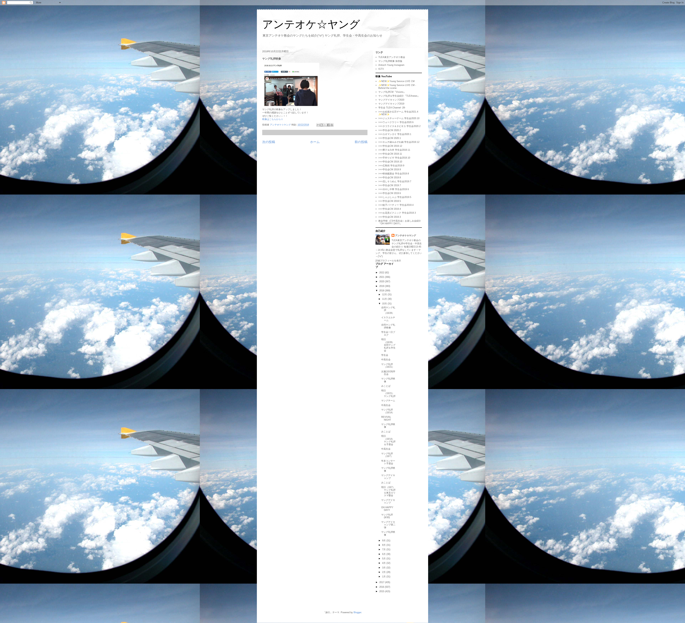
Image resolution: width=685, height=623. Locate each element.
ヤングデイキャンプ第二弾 (388, 525)
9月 (384, 540)
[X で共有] (325, 125)
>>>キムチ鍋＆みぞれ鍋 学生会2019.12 (398, 142)
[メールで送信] (318, 125)
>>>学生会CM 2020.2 (389, 130)
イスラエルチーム (388, 319)
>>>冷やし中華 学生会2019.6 (393, 189)
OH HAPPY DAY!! (387, 509)
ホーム (315, 142)
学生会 (384, 355)
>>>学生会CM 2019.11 (390, 153)
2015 (382, 591)
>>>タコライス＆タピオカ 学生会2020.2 (399, 126)
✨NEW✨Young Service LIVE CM (396, 81)
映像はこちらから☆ (272, 119)
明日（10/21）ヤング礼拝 (388, 393)
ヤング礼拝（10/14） (387, 411)
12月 (385, 294)
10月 (385, 303)
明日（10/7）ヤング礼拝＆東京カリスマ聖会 (388, 491)
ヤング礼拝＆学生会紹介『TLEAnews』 (399, 96)
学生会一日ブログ (388, 333)
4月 (384, 563)
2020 (382, 281)
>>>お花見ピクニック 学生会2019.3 (397, 212)
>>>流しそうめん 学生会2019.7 (394, 181)
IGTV (381, 69)
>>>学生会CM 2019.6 (389, 193)
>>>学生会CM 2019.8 (389, 177)
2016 (382, 587)
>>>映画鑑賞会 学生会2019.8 (393, 173)
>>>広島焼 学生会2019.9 (391, 165)
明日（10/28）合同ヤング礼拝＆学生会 (388, 345)
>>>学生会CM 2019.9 (389, 169)
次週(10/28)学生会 (388, 373)
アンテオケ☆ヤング (311, 24)
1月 (384, 576)
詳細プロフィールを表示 (388, 260)
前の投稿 (361, 142)
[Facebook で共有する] (328, 125)
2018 (382, 290)
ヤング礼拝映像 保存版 (390, 61)
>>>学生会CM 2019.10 (390, 161)
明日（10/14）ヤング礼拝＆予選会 (388, 440)
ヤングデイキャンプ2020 (391, 99)
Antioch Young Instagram (391, 65)
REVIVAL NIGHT (386, 418)
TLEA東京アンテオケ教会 (391, 57)
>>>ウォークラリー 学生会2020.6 (395, 122)
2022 (382, 272)
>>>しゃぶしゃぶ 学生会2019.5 (394, 197)
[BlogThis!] (321, 125)
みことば (385, 386)
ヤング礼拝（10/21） (387, 365)
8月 (384, 545)
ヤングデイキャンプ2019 (391, 103)
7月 (384, 549)
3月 (384, 567)
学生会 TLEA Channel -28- (391, 107)
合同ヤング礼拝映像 (388, 326)
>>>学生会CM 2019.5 (389, 201)
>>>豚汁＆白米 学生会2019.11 (394, 150)
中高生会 (385, 359)
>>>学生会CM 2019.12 (390, 146)
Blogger (357, 612)
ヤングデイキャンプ (388, 476)
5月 (384, 558)
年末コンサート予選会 (388, 462)
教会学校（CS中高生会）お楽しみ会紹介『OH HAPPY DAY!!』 (399, 222)
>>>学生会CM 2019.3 (389, 217)
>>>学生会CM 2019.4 (389, 209)
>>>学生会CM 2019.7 (389, 185)
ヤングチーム (388, 400)
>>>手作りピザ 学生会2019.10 (394, 157)
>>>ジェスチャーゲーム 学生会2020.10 (398, 118)
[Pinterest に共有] (332, 125)
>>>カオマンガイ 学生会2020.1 (394, 134)
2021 (382, 277)
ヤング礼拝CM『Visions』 (392, 92)
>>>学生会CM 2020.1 (389, 138)
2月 (384, 572)
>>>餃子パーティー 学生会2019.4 (395, 205)
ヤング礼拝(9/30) (387, 516)
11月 (385, 299)
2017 (382, 582)
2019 (382, 286)
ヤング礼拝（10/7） (387, 455)
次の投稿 (268, 142)
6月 (384, 554)
